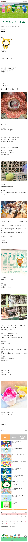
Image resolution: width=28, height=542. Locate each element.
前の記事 (2, 430)
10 (17, 518)
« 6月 (2, 512)
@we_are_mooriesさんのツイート (8, 526)
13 (2, 520)
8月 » (26, 512)
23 (14, 521)
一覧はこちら (14, 509)
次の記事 (25, 430)
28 (6, 523)
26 (25, 521)
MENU (25, 1)
